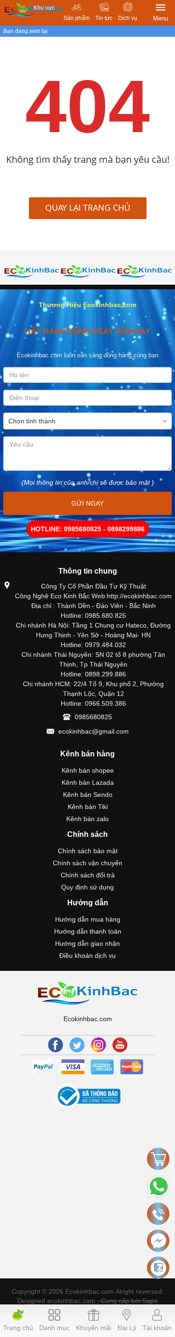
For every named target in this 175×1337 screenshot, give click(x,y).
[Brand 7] (144, 271)
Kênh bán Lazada (88, 782)
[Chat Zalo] (158, 1267)
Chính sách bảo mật (88, 851)
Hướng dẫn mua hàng (87, 919)
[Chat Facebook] (158, 1240)
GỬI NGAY (87, 503)
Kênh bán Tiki (88, 806)
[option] (31, 271)
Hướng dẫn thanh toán (87, 931)
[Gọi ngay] (158, 1214)
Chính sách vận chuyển (87, 863)
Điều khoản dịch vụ (87, 955)
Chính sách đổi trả (88, 875)
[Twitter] (77, 1045)
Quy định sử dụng (87, 887)
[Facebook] (55, 1045)
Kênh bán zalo (87, 818)
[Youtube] (119, 1045)
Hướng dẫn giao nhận (87, 943)
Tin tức (103, 18)
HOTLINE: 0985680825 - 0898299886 (88, 529)
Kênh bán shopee (88, 770)
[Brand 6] (88, 271)
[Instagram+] (98, 1045)
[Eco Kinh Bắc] (87, 992)
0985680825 (93, 717)
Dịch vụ (127, 18)
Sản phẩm (76, 18)
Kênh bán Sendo (87, 794)
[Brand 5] (31, 271)
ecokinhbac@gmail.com (93, 731)
